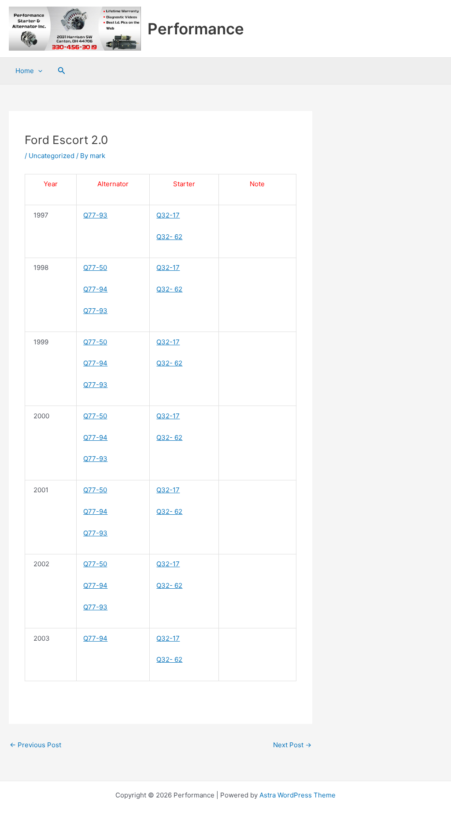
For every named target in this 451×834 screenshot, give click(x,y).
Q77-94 (95, 289)
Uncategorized (51, 155)
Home (24, 70)
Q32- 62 (169, 236)
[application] (38, 71)
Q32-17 (168, 215)
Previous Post (35, 745)
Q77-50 (95, 267)
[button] (62, 70)
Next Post (292, 745)
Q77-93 (95, 215)
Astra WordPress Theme (297, 795)
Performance (196, 28)
